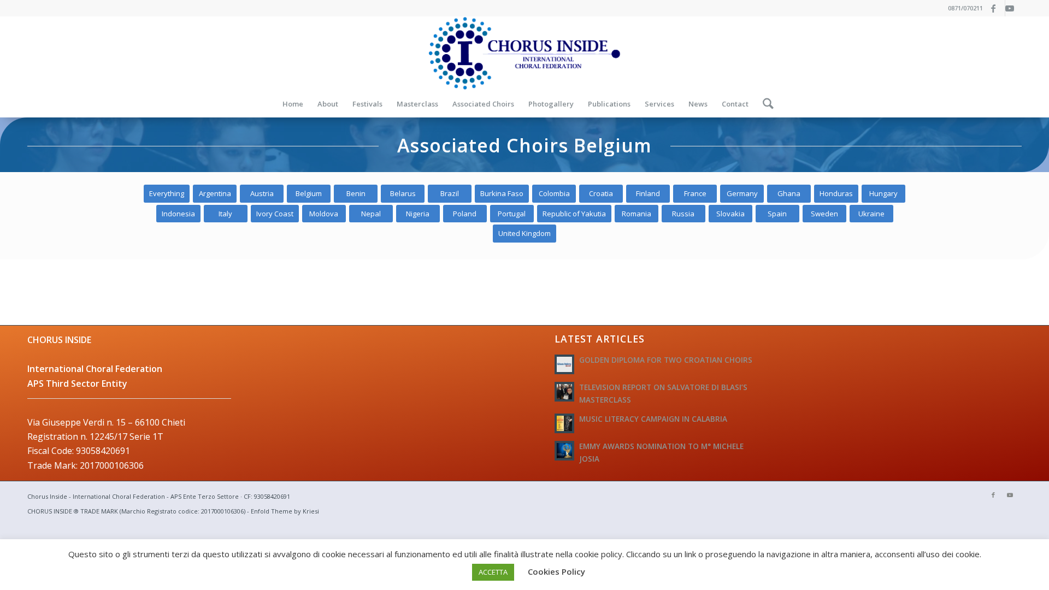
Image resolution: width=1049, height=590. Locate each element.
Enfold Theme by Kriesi (285, 511)
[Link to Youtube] (1013, 8)
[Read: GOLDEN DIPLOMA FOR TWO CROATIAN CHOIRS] (564, 364)
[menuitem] (292, 103)
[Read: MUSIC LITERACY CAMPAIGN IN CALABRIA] (564, 423)
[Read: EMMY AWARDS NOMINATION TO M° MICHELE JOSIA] (564, 451)
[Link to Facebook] (997, 8)
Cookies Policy (556, 571)
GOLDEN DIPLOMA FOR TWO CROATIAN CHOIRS (665, 360)
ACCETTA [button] (493, 572)
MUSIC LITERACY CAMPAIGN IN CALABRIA (653, 419)
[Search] (765, 103)
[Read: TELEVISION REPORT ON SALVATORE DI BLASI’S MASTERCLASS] (564, 392)
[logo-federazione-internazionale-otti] (524, 53)
